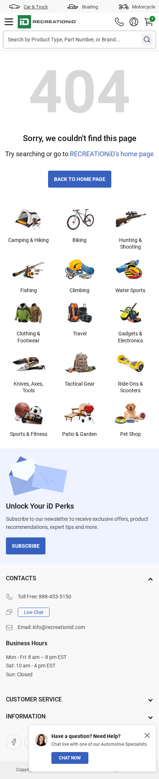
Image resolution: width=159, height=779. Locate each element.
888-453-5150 (55, 596)
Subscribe (26, 546)
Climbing (79, 290)
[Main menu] (9, 22)
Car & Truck (36, 7)
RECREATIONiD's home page (112, 154)
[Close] (147, 735)
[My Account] (133, 22)
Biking (79, 240)
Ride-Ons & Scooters (130, 387)
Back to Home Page (79, 179)
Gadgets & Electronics (130, 337)
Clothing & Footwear (28, 337)
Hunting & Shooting (130, 243)
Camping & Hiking (28, 240)
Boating (90, 7)
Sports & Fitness (28, 434)
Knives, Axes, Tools (28, 387)
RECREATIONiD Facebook (13, 742)
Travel (80, 333)
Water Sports (130, 290)
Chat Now (70, 758)
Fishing (28, 290)
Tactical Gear (80, 384)
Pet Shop (130, 434)
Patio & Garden (79, 434)
